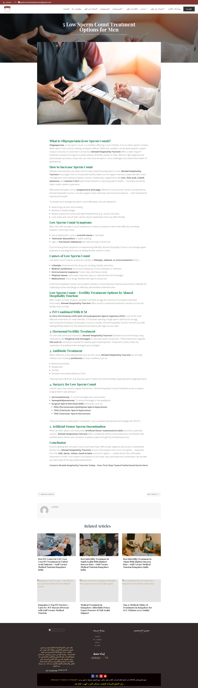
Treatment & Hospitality (106, 34)
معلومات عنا (97, 639)
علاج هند (78, 683)
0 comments (122, 34)
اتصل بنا (97, 645)
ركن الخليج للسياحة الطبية (112, 683)
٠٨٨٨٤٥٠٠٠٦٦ (10, 2)
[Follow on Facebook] (92, 676)
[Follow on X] (97, 676)
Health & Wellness (88, 34)
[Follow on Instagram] (101, 676)
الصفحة (97, 636)
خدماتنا (97, 642)
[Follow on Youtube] (105, 676)
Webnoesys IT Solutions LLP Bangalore (64, 680)
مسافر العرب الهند (91, 683)
